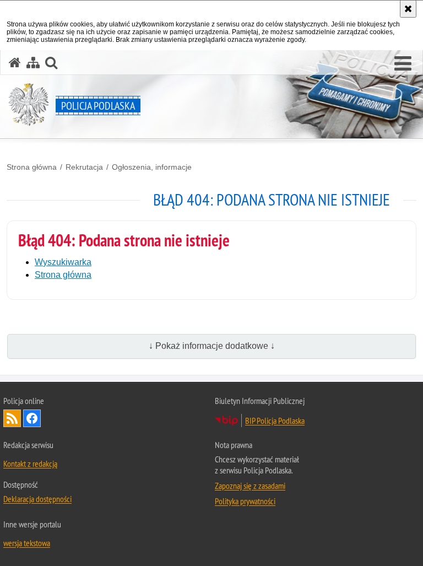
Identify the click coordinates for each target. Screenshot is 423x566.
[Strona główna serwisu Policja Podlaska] (15, 62)
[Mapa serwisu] (33, 62)
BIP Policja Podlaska (275, 420)
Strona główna (32, 167)
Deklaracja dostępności (37, 498)
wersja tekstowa (26, 542)
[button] (402, 64)
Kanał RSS (12, 418)
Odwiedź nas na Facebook (32, 418)
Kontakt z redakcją (30, 463)
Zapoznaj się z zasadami (250, 485)
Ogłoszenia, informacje (152, 167)
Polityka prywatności (245, 500)
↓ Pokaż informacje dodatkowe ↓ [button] (212, 346)
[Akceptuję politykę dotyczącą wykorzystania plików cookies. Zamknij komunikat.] (408, 9)
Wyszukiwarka (63, 262)
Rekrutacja (84, 167)
